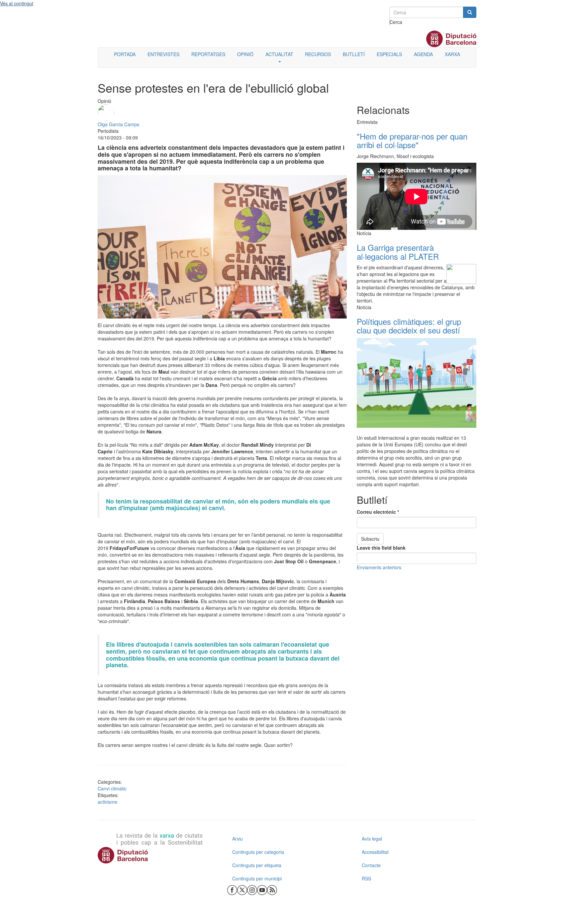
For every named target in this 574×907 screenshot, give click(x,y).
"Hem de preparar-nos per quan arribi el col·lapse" (412, 140)
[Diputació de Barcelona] (157, 855)
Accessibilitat (375, 852)
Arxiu (237, 838)
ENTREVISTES (163, 54)
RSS (366, 878)
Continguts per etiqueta (256, 865)
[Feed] (272, 889)
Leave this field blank (381, 547)
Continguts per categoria (258, 852)
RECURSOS (318, 54)
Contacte (371, 865)
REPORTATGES (208, 54)
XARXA (452, 54)
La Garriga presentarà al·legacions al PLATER (398, 251)
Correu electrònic (378, 511)
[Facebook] (232, 889)
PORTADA (125, 54)
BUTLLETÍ (354, 54)
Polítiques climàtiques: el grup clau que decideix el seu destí (409, 326)
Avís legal (372, 838)
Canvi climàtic (112, 788)
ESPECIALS (389, 54)
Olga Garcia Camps (118, 124)
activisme (107, 801)
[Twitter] (242, 889)
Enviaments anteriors (379, 567)
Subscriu (370, 538)
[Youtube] (262, 889)
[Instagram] (252, 889)
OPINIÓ (245, 54)
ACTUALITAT (279, 54)
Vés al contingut (16, 3)
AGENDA (423, 54)
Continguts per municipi (257, 878)
